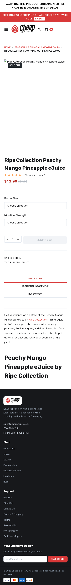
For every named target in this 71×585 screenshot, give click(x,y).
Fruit (25, 262)
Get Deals (57, 559)
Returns (7, 497)
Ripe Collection (38, 320)
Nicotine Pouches (12, 470)
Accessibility (10, 525)
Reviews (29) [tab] (35, 293)
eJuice (6, 454)
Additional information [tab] (35, 286)
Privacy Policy (10, 530)
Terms (6, 519)
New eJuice (9, 448)
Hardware (8, 476)
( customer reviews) (34, 175)
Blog (5, 481)
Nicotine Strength (15, 215)
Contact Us (9, 508)
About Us (8, 503)
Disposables (10, 465)
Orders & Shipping (13, 514)
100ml (17, 262)
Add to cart (45, 240)
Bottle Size (11, 198)
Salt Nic (7, 459)
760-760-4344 (11, 428)
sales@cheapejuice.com (16, 424)
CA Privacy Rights (12, 536)
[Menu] (6, 29)
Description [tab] (35, 278)
